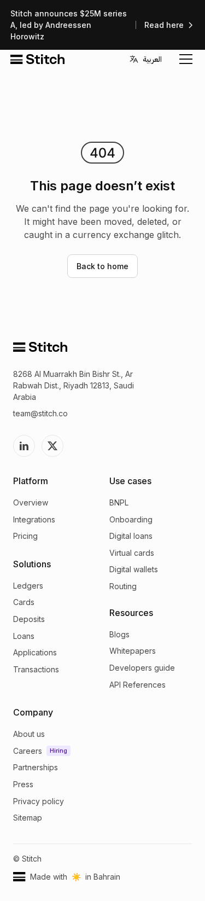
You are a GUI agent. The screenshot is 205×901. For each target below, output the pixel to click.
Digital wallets (133, 569)
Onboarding (131, 519)
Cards (23, 602)
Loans (23, 636)
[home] (37, 59)
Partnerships (35, 767)
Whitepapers (132, 650)
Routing (123, 586)
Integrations (34, 519)
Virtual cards (131, 552)
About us (29, 734)
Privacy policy (38, 801)
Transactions (36, 669)
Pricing (25, 535)
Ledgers (28, 585)
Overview (30, 502)
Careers (27, 750)
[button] (184, 59)
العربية (152, 59)
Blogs (119, 634)
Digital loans (131, 535)
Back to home (102, 266)
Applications (35, 652)
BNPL (118, 502)
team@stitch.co (40, 413)
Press (23, 784)
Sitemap (27, 817)
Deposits (29, 619)
